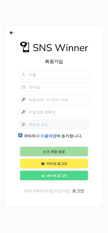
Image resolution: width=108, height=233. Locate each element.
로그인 (78, 190)
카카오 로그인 (56, 164)
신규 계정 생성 (54, 152)
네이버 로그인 (56, 176)
